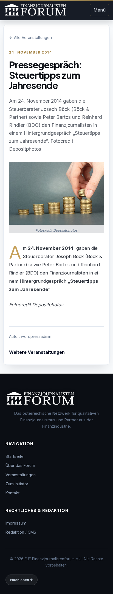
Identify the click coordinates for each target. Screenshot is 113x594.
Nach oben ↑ (21, 580)
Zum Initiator (16, 483)
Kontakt (12, 493)
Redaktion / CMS (20, 532)
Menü (100, 10)
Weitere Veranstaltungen (37, 352)
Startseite (14, 456)
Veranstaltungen (20, 474)
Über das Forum (20, 465)
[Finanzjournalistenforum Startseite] (35, 10)
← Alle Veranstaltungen (30, 37)
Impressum (15, 523)
